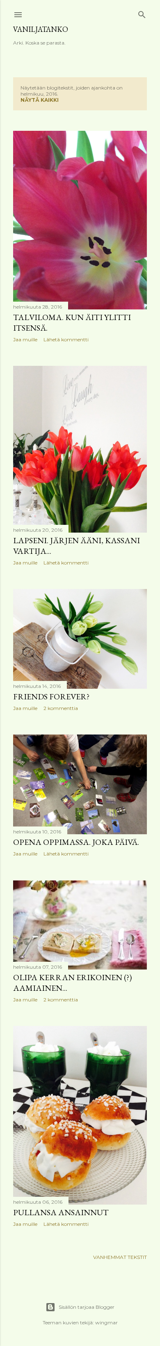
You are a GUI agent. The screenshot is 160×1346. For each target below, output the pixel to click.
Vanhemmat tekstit (120, 1257)
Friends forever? (51, 696)
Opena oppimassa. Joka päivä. (76, 842)
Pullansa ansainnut (61, 1212)
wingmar (106, 1322)
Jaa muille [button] (25, 339)
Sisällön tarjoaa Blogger (86, 1307)
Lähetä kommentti (66, 339)
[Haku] (142, 13)
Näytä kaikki (40, 100)
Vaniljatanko (40, 29)
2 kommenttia (60, 708)
